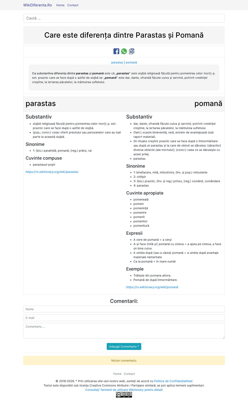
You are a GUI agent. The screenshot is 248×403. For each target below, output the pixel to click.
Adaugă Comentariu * (124, 346)
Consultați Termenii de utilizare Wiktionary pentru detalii (124, 390)
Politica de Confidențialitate (173, 381)
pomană (131, 62)
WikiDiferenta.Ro (37, 5)
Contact (72, 5)
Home (60, 5)
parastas (117, 62)
